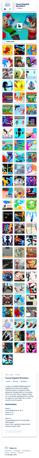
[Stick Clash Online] (19, 157)
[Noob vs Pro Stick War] (7, 145)
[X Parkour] (31, 300)
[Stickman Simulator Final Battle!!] (31, 276)
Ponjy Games (9, 375)
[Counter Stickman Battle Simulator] (31, 312)
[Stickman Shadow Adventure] (7, 336)
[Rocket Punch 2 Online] (19, 312)
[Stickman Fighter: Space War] (7, 359)
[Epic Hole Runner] (31, 85)
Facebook (8, 451)
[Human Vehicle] (31, 216)
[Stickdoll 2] (31, 157)
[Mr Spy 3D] (31, 288)
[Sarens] (19, 252)
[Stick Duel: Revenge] (19, 50)
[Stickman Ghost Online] (31, 193)
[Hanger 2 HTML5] (19, 324)
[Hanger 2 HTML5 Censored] (31, 324)
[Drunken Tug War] (7, 169)
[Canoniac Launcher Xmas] (7, 264)
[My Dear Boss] (19, 276)
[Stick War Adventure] (7, 276)
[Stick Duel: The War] (7, 121)
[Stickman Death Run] (7, 216)
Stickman (17, 431)
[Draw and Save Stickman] (7, 133)
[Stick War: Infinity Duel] (19, 240)
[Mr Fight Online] (7, 193)
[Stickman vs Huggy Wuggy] (7, 157)
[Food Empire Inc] (19, 169)
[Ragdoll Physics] (7, 324)
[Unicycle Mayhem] (31, 145)
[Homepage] (7, 4)
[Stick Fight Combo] (7, 73)
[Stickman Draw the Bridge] (31, 133)
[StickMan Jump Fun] (19, 300)
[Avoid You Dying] (31, 73)
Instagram (17, 451)
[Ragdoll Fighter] (19, 62)
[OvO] (19, 181)
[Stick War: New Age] (7, 240)
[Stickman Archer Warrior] (7, 85)
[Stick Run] (19, 193)
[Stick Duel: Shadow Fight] (31, 264)
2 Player (17, 375)
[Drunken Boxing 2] (7, 181)
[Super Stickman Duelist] (19, 109)
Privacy (13, 453)
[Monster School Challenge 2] (31, 97)
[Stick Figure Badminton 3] (7, 252)
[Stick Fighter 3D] (19, 216)
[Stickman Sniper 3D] (19, 336)
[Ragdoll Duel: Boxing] (7, 62)
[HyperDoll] (19, 121)
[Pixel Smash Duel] (31, 62)
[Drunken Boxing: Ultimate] (31, 50)
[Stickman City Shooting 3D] (7, 288)
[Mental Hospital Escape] (19, 264)
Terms (7, 453)
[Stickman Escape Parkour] (7, 228)
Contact (20, 453)
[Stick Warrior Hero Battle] (31, 109)
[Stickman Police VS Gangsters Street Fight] (31, 336)
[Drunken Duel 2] (7, 312)
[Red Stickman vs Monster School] (19, 97)
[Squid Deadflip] (19, 133)
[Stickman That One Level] (7, 97)
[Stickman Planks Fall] (19, 85)
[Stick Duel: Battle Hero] (19, 145)
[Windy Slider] (19, 205)
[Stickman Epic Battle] (31, 240)
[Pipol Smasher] (31, 252)
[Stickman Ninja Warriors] (31, 347)
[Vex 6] (7, 205)
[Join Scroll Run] (31, 169)
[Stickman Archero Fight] (19, 73)
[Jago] (7, 300)
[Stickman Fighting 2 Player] (19, 288)
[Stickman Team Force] (7, 347)
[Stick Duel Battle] (31, 181)
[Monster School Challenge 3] (7, 109)
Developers (26, 451)
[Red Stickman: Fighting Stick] (7, 50)
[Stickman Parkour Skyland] (31, 121)
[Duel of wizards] (19, 228)
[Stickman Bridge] (31, 228)
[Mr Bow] (19, 347)
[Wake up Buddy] (31, 205)
